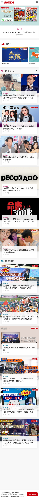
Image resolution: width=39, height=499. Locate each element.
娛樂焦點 (5, 93)
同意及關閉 (32, 494)
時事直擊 (5, 283)
